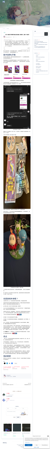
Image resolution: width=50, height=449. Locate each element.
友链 (32, 1)
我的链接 (29, 1)
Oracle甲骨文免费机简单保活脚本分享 (39, 47)
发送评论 (18, 417)
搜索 (35, 31)
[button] (48, 436)
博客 (22, 1)
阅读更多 (5, 434)
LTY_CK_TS (37, 54)
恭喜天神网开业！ (38, 64)
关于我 (17, 1)
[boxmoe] (4, 1)
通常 (4, 32)
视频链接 (19, 314)
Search (35, 1)
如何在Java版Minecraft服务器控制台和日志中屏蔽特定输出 (40, 43)
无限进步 (23, 445)
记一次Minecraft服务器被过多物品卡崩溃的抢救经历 (7, 367)
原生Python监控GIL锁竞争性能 (38, 41)
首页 (19, 1)
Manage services (27, 442)
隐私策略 (35, 447)
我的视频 (15, 333)
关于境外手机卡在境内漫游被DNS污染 (39, 46)
